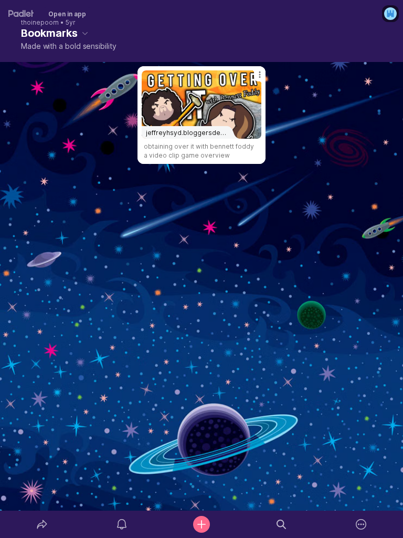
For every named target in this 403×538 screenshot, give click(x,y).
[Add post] (201, 524)
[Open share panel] (41, 524)
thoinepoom (40, 22)
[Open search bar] (281, 524)
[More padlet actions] (361, 524)
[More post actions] (253, 79)
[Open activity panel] (121, 524)
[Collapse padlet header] (85, 33)
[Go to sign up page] (390, 13)
